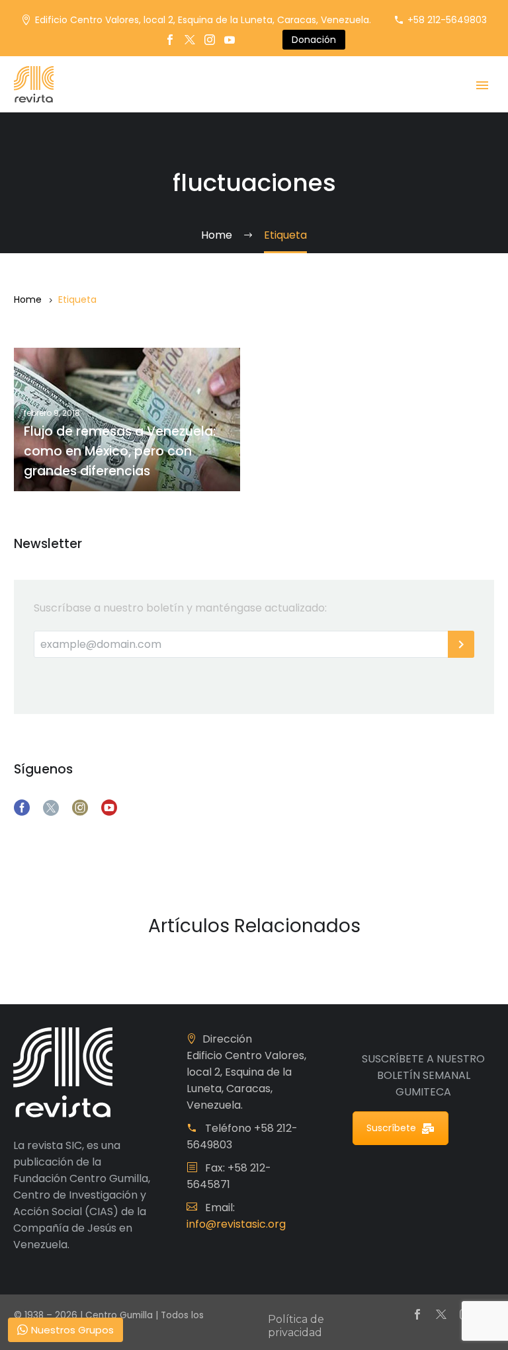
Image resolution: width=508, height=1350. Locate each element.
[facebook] (22, 808)
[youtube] (109, 808)
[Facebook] (170, 39)
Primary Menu (482, 85)
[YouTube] (229, 39)
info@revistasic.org (236, 1224)
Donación (314, 39)
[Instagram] (210, 39)
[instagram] (80, 808)
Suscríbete (391, 1127)
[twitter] (51, 808)
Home (28, 299)
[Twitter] (190, 39)
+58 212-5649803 (447, 19)
